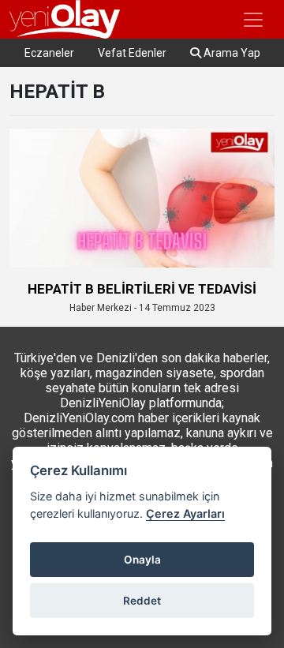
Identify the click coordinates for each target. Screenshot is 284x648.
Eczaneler (49, 53)
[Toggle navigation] (253, 20)
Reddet (142, 600)
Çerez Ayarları (185, 513)
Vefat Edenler (132, 53)
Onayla (142, 559)
